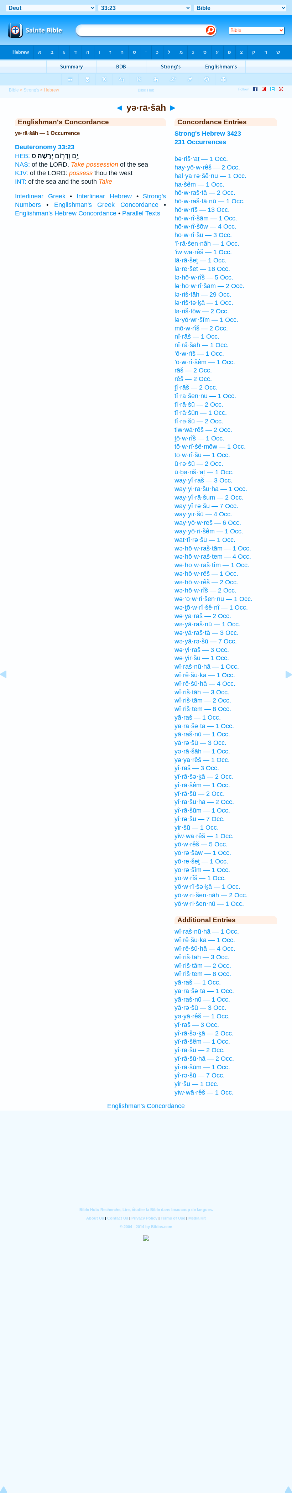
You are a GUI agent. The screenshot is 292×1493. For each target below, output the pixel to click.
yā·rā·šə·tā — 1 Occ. (204, 726)
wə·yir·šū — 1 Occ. (201, 658)
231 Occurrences (200, 142)
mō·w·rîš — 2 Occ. (201, 328)
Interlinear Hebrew (104, 196)
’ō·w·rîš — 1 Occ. (199, 353)
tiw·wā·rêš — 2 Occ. (203, 429)
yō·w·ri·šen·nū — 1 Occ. (209, 903)
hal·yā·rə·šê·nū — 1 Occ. (210, 175)
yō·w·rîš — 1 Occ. (200, 878)
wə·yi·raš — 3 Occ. (201, 649)
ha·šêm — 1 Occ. (199, 184)
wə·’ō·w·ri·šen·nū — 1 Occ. (213, 598)
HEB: (22, 156)
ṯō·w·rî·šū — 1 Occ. (202, 455)
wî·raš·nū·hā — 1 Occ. (206, 666)
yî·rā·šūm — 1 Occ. (202, 810)
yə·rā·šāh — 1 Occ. (202, 751)
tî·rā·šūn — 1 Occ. (200, 412)
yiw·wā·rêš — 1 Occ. (204, 836)
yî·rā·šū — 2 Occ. (199, 793)
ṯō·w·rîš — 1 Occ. (199, 438)
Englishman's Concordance (146, 1106)
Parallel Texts (141, 213)
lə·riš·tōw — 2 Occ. (201, 311)
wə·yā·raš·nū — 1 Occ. (207, 624)
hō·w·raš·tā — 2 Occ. (204, 192)
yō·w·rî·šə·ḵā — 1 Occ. (207, 886)
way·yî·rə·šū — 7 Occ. (206, 506)
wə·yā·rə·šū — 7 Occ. (205, 641)
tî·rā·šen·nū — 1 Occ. (205, 396)
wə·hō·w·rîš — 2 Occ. (205, 590)
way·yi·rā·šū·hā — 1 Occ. (210, 488)
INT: (20, 181)
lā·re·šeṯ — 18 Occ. (202, 268)
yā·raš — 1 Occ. (197, 717)
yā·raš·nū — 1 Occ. (202, 734)
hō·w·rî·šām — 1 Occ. (205, 218)
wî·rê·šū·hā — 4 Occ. (204, 683)
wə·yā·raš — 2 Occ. (202, 616)
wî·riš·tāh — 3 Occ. (201, 692)
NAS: (22, 164)
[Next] (283, 690)
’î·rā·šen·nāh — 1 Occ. (206, 243)
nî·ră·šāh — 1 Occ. (201, 345)
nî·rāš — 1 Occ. (196, 336)
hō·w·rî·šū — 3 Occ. (203, 235)
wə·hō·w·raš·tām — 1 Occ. (212, 548)
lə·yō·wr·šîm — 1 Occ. (206, 319)
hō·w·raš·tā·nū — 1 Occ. (209, 201)
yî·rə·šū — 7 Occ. (199, 819)
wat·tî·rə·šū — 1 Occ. (204, 539)
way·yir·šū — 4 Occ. (203, 514)
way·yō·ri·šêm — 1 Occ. (208, 531)
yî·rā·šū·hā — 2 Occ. (204, 801)
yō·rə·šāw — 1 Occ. (202, 852)
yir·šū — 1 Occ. (196, 827)
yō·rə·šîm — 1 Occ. (202, 869)
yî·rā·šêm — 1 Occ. (202, 785)
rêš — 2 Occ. (193, 378)
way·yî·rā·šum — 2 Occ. (209, 497)
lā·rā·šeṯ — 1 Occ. (200, 260)
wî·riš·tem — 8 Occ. (202, 708)
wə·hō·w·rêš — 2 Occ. (206, 582)
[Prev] (9, 690)
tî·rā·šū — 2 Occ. (198, 404)
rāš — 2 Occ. (193, 370)
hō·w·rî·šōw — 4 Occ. (205, 226)
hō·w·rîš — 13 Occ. (202, 209)
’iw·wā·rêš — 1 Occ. (203, 252)
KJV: (21, 173)
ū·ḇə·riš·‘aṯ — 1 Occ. (204, 472)
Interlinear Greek (40, 196)
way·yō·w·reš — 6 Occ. (207, 522)
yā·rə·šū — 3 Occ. (200, 742)
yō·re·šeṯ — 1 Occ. (201, 861)
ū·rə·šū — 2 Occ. (198, 463)
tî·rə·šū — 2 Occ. (198, 421)
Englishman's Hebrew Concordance (65, 213)
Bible (14, 90)
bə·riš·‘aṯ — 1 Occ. (201, 158)
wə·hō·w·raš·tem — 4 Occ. (212, 556)
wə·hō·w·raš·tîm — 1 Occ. (211, 565)
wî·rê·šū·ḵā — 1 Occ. (204, 675)
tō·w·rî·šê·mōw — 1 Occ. (210, 446)
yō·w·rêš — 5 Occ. (201, 844)
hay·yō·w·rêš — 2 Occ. (207, 167)
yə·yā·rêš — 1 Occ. (202, 759)
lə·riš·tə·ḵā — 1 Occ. (203, 302)
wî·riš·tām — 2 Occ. (202, 700)
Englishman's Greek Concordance (106, 204)
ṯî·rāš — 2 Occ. (196, 387)
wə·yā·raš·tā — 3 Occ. (206, 632)
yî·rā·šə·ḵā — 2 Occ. (204, 776)
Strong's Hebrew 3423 (207, 133)
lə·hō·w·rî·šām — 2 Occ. (209, 285)
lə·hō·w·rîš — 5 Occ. (203, 277)
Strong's (31, 90)
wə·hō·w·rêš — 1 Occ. (206, 573)
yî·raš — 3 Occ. (196, 768)
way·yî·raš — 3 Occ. (203, 480)
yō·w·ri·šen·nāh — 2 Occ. (210, 895)
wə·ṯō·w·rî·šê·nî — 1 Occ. (211, 607)
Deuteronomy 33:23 (44, 147)
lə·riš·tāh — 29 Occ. (202, 294)
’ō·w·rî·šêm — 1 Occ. (204, 362)
